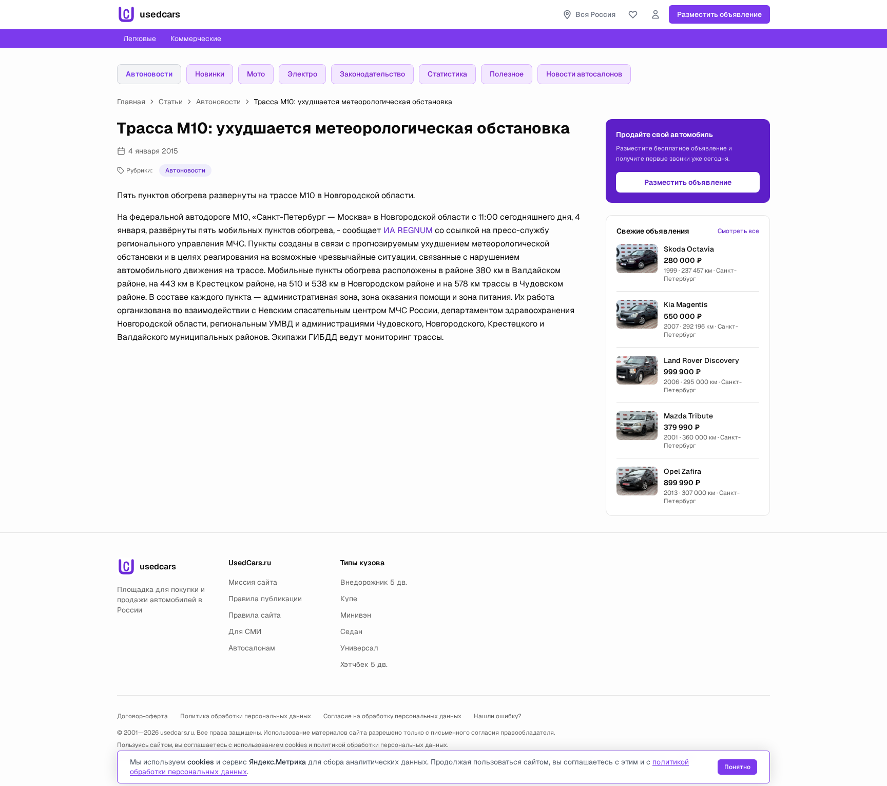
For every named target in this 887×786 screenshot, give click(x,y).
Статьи (171, 101)
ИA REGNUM (408, 230)
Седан (351, 631)
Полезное (507, 74)
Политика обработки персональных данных (245, 716)
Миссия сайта (252, 582)
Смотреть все (738, 231)
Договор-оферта (142, 716)
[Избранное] (633, 14)
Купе (348, 598)
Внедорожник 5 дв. (373, 582)
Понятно (737, 767)
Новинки (209, 74)
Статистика (447, 74)
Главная (131, 101)
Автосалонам (251, 648)
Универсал (359, 648)
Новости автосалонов (584, 74)
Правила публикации (265, 598)
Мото (256, 74)
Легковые (139, 38)
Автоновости (149, 74)
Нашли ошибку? (498, 716)
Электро (302, 74)
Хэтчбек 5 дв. (364, 664)
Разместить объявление (719, 14)
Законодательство (372, 74)
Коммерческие (195, 38)
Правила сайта (254, 615)
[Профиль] (655, 14)
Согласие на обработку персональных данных (392, 716)
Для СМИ (244, 631)
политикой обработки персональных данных (380, 745)
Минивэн (355, 615)
